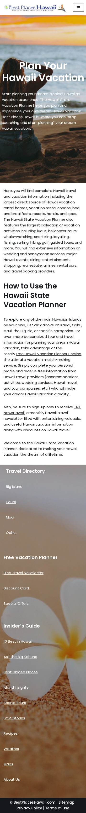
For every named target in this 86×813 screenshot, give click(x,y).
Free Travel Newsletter (23, 572)
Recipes (11, 733)
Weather (11, 748)
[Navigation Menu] (78, 8)
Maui (10, 517)
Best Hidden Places (21, 672)
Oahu (11, 532)
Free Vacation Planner (31, 557)
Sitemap (66, 802)
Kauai (11, 501)
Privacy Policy (29, 808)
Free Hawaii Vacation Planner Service (48, 353)
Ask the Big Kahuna (20, 656)
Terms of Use (57, 808)
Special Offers (16, 603)
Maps (8, 764)
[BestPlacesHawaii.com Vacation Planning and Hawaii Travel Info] (35, 7)
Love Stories (14, 718)
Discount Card (16, 588)
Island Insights (16, 687)
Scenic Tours (15, 702)
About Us (12, 779)
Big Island (14, 486)
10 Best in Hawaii (18, 641)
